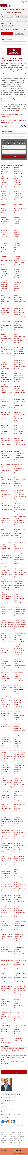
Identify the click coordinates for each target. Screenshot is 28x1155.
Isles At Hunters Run (5, 644)
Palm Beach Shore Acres (19, 756)
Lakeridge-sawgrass (18, 661)
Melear (15, 713)
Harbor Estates (17, 592)
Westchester (17, 291)
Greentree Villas (17, 215)
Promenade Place (5, 800)
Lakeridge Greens (18, 659)
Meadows (3, 234)
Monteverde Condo (5, 732)
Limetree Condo (17, 683)
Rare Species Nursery (6, 808)
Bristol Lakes (17, 386)
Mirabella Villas (4, 724)
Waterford (16, 1001)
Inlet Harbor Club (18, 639)
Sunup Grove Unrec (18, 910)
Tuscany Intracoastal (18, 934)
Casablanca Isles (18, 405)
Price (2, 19)
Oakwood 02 (17, 741)
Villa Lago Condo (5, 964)
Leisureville (16, 228)
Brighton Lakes (17, 180)
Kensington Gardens (18, 648)
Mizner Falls (17, 236)
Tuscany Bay (17, 278)
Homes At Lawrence (5, 219)
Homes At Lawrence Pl (19, 618)
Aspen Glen (16, 169)
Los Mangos (17, 685)
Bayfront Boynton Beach (19, 336)
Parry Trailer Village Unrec (7, 774)
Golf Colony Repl (18, 563)
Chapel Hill (3, 418)
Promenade (16, 797)
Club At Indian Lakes (18, 431)
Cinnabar (16, 189)
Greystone (3, 217)
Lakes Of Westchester (6, 665)
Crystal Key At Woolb (6, 479)
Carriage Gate (17, 397)
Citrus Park (16, 425)
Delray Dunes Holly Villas (6, 509)
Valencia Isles (4, 282)
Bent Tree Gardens (18, 347)
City (16, 14)
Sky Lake (16, 871)
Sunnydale (16, 908)
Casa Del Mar (17, 187)
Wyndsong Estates (18, 1040)
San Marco (16, 841)
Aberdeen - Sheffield (18, 299)
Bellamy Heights (4, 343)
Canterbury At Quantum (6, 392)
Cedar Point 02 (4, 410)
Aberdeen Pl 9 (17, 310)
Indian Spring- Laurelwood (20, 631)
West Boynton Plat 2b (19, 1016)
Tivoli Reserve (4, 278)
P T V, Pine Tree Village (19, 752)
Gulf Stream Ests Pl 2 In (19, 585)
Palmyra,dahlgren (5, 769)
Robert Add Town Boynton (7, 830)
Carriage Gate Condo (19, 399)
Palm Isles (16, 243)
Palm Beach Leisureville (6, 756)
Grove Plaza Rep (18, 581)
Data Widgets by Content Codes (20, 1153)
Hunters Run (4, 620)
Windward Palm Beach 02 (20, 1036)
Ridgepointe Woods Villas (20, 826)
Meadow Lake (17, 704)
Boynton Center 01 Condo (7, 371)
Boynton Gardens (5, 373)
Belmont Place (17, 345)
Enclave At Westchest (19, 520)
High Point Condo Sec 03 (6, 609)
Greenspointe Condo (6, 579)
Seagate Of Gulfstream (19, 858)
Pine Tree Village (18, 780)
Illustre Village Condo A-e (19, 622)
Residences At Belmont (19, 819)
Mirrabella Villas (17, 724)
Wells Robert (17, 1012)
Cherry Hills (3, 423)
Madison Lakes (17, 687)
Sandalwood (17, 265)
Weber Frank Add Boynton (7, 1010)
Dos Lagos (3, 204)
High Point (16, 605)
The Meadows (4, 275)
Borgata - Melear (18, 362)
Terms (9, 1152)
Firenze (15, 546)
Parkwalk (16, 771)
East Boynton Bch (5, 518)
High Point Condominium (19, 609)
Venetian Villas (4, 949)
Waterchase (16, 288)
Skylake (16, 873)
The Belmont (17, 917)
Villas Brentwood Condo (6, 986)
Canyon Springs (17, 184)
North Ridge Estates (5, 737)
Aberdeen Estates (5, 308)
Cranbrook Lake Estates (19, 200)
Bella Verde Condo (18, 340)
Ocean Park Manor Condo (7, 748)
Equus (2, 208)
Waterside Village (5, 1005)
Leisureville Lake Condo (19, 680)
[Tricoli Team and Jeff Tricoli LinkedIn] (13, 1121)
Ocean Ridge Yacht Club (6, 750)
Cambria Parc (4, 182)
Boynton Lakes (4, 176)
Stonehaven (16, 269)
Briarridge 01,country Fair (7, 384)
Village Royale (4, 969)
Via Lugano (3, 953)
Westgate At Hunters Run (20, 1023)
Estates (15, 527)
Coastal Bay (4, 433)
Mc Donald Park (17, 700)
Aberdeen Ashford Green (19, 301)
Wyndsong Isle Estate (6, 1042)
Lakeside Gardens (5, 667)
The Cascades (4, 273)
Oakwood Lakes (17, 743)
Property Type (4, 28)
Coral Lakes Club (18, 197)
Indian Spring (17, 219)
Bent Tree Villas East (18, 351)
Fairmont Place (17, 540)
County (3, 14)
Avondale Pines (4, 330)
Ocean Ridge (17, 748)
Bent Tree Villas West (19, 174)
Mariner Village (17, 696)
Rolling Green (17, 830)
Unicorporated (17, 943)
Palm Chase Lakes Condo (7, 761)
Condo (9, 29)
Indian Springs (17, 635)
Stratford (16, 899)
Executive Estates (18, 533)
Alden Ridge (17, 167)
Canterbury (3, 390)
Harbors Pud (4, 594)
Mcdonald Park (17, 702)
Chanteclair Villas (5, 414)
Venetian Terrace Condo (19, 947)
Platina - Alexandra (5, 784)
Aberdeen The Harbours (19, 312)
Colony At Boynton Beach (20, 449)
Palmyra (3, 247)
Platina (15, 249)
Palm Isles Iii (4, 763)
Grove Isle (16, 217)
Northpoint (16, 737)
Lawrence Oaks (17, 676)
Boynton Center (17, 368)
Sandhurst (3, 267)
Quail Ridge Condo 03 (19, 800)
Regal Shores (17, 808)
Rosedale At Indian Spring (20, 836)
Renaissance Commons (6, 260)
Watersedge (4, 1003)
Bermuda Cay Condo (19, 358)
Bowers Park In (17, 364)
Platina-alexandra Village (6, 787)
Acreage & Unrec (18, 319)
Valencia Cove (17, 280)
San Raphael (17, 843)
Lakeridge (3, 659)
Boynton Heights (17, 373)
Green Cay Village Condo (20, 572)
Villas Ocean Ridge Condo (20, 995)
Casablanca (3, 405)
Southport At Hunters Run (20, 888)
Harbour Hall (17, 594)
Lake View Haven (18, 652)
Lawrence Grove (5, 226)
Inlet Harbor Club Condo (6, 641)
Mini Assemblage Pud (19, 719)
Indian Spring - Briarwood (20, 624)
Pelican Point (17, 774)
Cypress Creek (4, 202)
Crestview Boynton (5, 472)
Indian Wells (4, 221)
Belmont (3, 345)
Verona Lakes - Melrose (6, 951)
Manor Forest (17, 232)
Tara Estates (4, 917)
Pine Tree (16, 247)
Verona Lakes (4, 288)
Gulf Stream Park (5, 587)
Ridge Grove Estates (18, 821)
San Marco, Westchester (6, 843)
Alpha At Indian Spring (6, 325)
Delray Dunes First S (5, 505)
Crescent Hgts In (5, 470)
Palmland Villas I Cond (19, 765)
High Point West (17, 607)
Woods (2, 1040)
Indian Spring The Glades (7, 624)
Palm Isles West (17, 763)
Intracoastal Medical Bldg (19, 641)
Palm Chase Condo (5, 758)
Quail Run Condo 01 (5, 802)
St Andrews (16, 893)
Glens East (3, 563)
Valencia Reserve (18, 284)
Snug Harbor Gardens (19, 875)
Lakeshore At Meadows (19, 665)
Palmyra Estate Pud (5, 767)
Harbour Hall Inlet (18, 596)
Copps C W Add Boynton (6, 451)
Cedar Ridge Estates (18, 410)
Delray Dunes (17, 202)
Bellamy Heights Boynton (19, 343)
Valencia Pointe (4, 284)
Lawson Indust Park (5, 678)
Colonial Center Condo (19, 440)
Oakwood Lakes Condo (6, 745)
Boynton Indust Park (18, 375)
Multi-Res (23, 29)
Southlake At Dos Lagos (6, 884)
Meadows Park (17, 711)
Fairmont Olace (4, 540)
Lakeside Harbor (18, 667)
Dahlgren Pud (4, 490)
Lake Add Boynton (5, 650)
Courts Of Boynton (5, 462)
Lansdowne (16, 223)
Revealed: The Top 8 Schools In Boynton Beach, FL (13, 1048)
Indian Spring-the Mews (19, 633)
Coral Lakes (4, 197)
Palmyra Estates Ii (18, 767)
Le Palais (3, 228)
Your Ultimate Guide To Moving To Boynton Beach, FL (13, 1055)
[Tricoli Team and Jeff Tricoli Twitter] (6, 1121)
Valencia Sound (4, 286)
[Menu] (26, 5)
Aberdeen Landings (18, 308)
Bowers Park (4, 364)
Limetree (16, 230)
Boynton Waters (4, 178)
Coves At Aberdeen (18, 464)
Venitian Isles (17, 949)
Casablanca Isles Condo (6, 407)
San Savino (16, 847)
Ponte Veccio (17, 789)
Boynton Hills (4, 375)
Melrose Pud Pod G (5, 715)
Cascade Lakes (4, 189)
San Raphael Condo (18, 845)
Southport (3, 888)
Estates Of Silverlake (5, 533)
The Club (16, 919)
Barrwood (3, 174)
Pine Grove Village (18, 776)
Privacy (14, 1152)
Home (3, 29)
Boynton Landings (18, 176)
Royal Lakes (4, 265)
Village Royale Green (19, 971)
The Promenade (17, 923)
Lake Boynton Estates (19, 650)
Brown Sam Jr (17, 388)
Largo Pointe (17, 670)
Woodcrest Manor (18, 1038)
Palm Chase (4, 243)
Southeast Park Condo (19, 878)
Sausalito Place (4, 269)
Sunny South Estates (6, 908)
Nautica (15, 239)
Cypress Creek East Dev (6, 488)
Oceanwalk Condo (18, 750)
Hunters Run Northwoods (7, 622)
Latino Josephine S (18, 672)
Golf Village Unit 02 (5, 566)
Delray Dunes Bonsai (19, 494)
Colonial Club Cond (5, 444)
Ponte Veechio (4, 791)
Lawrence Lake (4, 676)
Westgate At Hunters (5, 1025)
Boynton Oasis (17, 379)
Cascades (16, 407)
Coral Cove (3, 453)
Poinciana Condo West (19, 787)
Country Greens (17, 455)
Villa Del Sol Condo (5, 958)
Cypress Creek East (18, 485)
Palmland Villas (4, 765)
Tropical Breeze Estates (6, 934)
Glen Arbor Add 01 (18, 557)
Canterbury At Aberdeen (19, 390)
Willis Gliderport (4, 1029)
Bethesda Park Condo (19, 360)
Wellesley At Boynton (19, 1010)
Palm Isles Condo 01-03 (19, 761)
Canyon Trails (4, 187)
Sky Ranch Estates (5, 873)
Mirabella (16, 722)
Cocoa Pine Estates (18, 193)
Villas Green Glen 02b (19, 988)
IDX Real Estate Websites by (7, 1150)
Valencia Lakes (17, 282)
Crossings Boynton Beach (20, 472)
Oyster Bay (3, 752)
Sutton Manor (4, 912)
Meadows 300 (4, 706)
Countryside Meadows (6, 457)
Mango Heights (4, 693)
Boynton (3, 366)
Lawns (15, 674)
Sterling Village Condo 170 (7, 899)
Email (3, 1103)
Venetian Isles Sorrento (19, 945)
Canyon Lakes (4, 184)
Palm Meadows (4, 245)
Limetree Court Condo (6, 685)
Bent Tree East (4, 347)
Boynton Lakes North (19, 377)
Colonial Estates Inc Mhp (6, 449)
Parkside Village (4, 771)
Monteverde (16, 726)
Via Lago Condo (17, 951)
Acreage (3, 319)
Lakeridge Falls (4, 223)
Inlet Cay (16, 637)
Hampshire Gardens (5, 589)
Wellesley (3, 291)
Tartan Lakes (17, 271)
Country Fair (4, 455)
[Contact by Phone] (23, 1)
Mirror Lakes (4, 236)
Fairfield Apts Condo (18, 537)
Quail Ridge (3, 254)
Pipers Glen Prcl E (18, 782)
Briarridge (16, 178)
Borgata (3, 362)
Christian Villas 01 (18, 423)
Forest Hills (3, 553)
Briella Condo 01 (18, 384)
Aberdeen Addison (5, 301)
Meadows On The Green (6, 711)
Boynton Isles (4, 377)
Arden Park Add (17, 325)
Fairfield (16, 535)
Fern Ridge (3, 546)
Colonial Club (17, 442)
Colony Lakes (4, 195)
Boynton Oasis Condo (6, 381)
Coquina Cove (17, 451)
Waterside (16, 1003)
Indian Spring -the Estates (7, 626)
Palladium (3, 754)
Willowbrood (17, 1029)
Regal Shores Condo (6, 810)
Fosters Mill (3, 210)
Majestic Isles (4, 232)
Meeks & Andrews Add (6, 713)
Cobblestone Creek (5, 193)
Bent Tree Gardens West (19, 349)
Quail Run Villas (17, 802)
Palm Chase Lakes (18, 758)
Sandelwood (17, 849)
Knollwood (16, 221)
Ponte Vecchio (4, 252)
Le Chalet (16, 226)
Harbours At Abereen (6, 602)
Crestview (16, 470)
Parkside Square (18, 769)
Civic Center (4, 431)
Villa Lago (16, 958)
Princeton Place (17, 252)
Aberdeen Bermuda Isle (6, 304)
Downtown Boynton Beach (20, 516)
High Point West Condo (19, 611)
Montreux (16, 732)
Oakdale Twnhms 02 (5, 739)
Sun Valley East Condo (19, 906)
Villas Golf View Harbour (19, 986)
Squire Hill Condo (18, 891)
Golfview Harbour (5, 213)
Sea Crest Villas (4, 854)
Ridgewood (3, 828)
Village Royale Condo (19, 969)
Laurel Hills (3, 674)
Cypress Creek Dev (18, 483)
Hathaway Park (17, 602)
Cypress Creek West (18, 488)
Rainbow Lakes (4, 256)
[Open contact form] (26, 1)
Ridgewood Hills (17, 828)
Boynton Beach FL (16, 97)
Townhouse (15, 29)
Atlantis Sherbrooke (18, 327)
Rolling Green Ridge (5, 832)
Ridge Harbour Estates (19, 823)
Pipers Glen (3, 249)
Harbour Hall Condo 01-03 (7, 596)
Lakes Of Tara (17, 663)
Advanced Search (19, 33)
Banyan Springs (17, 171)
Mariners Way (17, 698)
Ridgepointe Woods (5, 826)
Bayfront (16, 334)
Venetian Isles (17, 286)
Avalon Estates (4, 171)
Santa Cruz (16, 267)
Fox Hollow (16, 555)
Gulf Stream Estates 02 (6, 585)
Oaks (15, 739)
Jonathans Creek (5, 648)
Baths (9, 23)
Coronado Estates (5, 200)
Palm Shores (17, 245)
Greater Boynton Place (19, 213)
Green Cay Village (5, 215)
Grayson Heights (18, 570)
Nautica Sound (4, 241)
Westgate (3, 1023)
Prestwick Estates (18, 795)
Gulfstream (16, 587)
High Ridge (3, 613)
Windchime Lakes (5, 1031)
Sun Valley (3, 271)
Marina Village (17, 693)
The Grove (16, 273)
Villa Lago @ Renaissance (7, 960)
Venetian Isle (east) (5, 945)
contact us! (15, 111)
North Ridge (16, 735)
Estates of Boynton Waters (20, 208)
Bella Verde (16, 338)
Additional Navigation (14, 1072)
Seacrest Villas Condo (19, 856)
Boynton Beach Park (5, 368)
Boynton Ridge (17, 381)
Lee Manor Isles (17, 678)
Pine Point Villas (17, 778)
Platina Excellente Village (19, 784)
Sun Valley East (4, 906)
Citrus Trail (16, 191)
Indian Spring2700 (5, 635)
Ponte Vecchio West (5, 789)
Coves (15, 462)
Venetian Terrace (5, 947)
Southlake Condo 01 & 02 (20, 884)
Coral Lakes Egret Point (19, 453)
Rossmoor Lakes (5, 841)
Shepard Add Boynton (6, 867)
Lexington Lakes (5, 230)
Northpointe (16, 241)
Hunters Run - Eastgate (19, 620)
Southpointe (16, 886)
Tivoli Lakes (16, 275)
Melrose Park (17, 234)
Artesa (2, 327)
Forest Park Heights (18, 553)
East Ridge (16, 518)
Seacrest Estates (18, 854)
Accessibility (4, 1152)
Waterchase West (5, 1001)
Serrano (16, 865)
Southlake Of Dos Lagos (6, 886)
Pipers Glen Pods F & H (6, 782)
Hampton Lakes (17, 589)
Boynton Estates (17, 371)
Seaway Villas (4, 865)
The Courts (3, 923)
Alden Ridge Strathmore (6, 321)
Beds (2, 23)
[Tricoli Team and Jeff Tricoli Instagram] (10, 1121)
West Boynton (17, 1014)
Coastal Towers (17, 438)
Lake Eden (3, 652)
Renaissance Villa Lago (6, 819)
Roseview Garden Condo (19, 839)
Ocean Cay (16, 745)
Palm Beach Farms (18, 754)
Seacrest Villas (4, 856)
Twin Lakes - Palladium (19, 940)
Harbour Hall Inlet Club (6, 598)
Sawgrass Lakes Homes (19, 852)
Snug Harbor (4, 875)
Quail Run (16, 254)
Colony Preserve (18, 195)
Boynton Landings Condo (19, 366)
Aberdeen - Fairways (18, 297)
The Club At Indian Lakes (19, 921)
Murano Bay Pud (5, 735)
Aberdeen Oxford (5, 310)
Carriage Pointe (4, 401)
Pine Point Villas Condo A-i (7, 780)
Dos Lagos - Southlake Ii (19, 514)
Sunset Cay (3, 910)
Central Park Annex (5, 412)
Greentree (16, 579)
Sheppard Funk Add (5, 871)
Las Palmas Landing (5, 672)
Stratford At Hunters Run (6, 901)
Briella (2, 180)
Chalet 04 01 (17, 412)
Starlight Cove (17, 895)
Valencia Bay (4, 280)
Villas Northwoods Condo (6, 995)
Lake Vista (3, 654)
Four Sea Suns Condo (6, 555)
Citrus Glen (3, 191)
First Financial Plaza (5, 548)
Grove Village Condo (18, 583)
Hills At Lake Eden (5, 618)
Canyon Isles (17, 182)
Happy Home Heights (6, 592)
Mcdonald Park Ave (5, 704)
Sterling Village (17, 897)
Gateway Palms (17, 210)
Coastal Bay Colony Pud (6, 438)
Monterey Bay (4, 239)
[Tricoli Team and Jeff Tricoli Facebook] (3, 1121)
